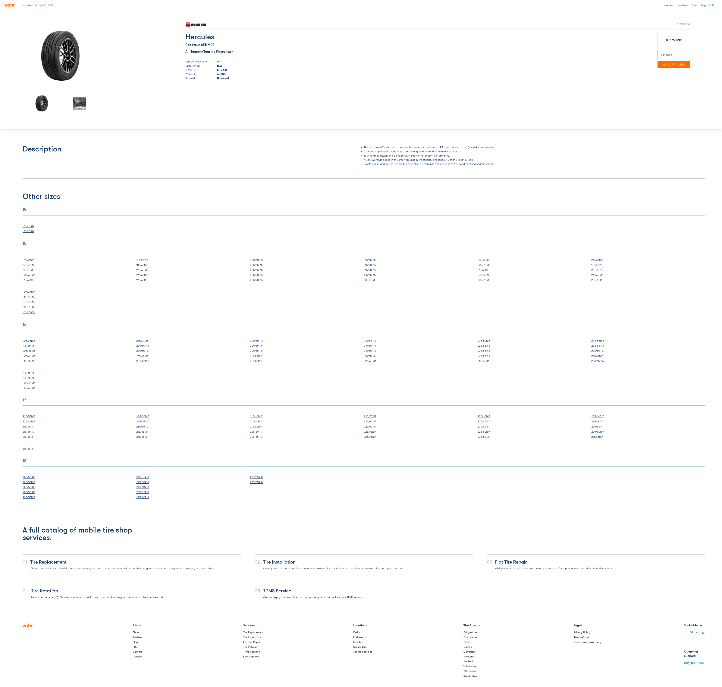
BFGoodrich (470, 671)
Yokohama (469, 666)
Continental (470, 637)
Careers (137, 651)
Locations (682, 5)
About (136, 632)
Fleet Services (251, 656)
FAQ (135, 646)
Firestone (468, 656)
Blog (703, 5)
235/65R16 (142, 350)
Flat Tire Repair (252, 642)
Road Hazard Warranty (587, 642)
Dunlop (467, 646)
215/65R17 (28, 436)
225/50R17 (142, 416)
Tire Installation (252, 637)
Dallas (356, 632)
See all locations (362, 651)
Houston (358, 642)
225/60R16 (142, 345)
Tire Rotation (250, 646)
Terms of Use (581, 637)
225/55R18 (29, 482)
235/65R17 (142, 426)
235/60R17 (484, 416)
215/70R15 (370, 264)
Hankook (468, 661)
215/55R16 (29, 360)
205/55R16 (29, 350)
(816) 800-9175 (694, 663)
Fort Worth (359, 637)
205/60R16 (29, 355)
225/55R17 (29, 416)
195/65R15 (28, 270)
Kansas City (360, 646)
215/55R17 (28, 426)
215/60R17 (256, 416)
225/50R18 (29, 477)
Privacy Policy (582, 632)
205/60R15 (29, 274)
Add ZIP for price (674, 64)
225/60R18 (142, 482)
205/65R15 (256, 264)
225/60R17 (29, 421)
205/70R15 (256, 274)
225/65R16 (484, 345)
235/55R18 (142, 492)
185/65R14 (28, 226)
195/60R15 (29, 264)
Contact (138, 656)
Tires (694, 5)
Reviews (137, 637)
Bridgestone (470, 632)
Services (668, 5)
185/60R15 (484, 274)
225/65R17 (142, 421)
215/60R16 (142, 340)
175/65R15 (28, 259)
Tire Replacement (253, 632)
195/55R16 (29, 345)
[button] (36, 56)
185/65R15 (142, 264)
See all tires (470, 675)
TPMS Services (251, 651)
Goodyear (469, 651)
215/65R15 (370, 259)
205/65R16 (29, 340)
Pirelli (466, 642)
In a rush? (38, 5)
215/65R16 (370, 355)
